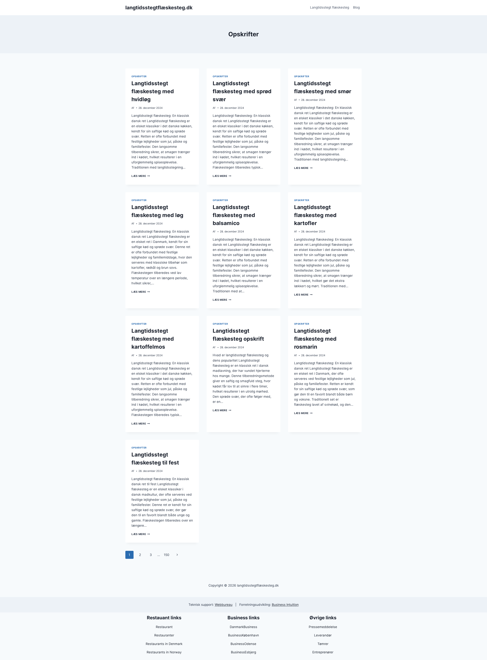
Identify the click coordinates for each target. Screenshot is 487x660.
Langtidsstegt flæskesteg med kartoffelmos (152, 339)
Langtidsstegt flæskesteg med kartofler (315, 215)
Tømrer (323, 644)
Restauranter (164, 635)
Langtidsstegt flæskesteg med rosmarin (315, 339)
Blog (356, 7)
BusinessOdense (243, 644)
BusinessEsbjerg (243, 652)
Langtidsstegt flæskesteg (329, 7)
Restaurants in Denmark (164, 644)
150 (166, 555)
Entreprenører (322, 652)
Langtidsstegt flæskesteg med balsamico (234, 215)
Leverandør (323, 635)
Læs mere (140, 175)
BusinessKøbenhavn (243, 635)
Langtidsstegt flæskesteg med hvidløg (152, 91)
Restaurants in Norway (164, 652)
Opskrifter (139, 76)
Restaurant (164, 627)
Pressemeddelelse (323, 627)
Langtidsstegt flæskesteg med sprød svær (242, 91)
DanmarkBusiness (243, 627)
